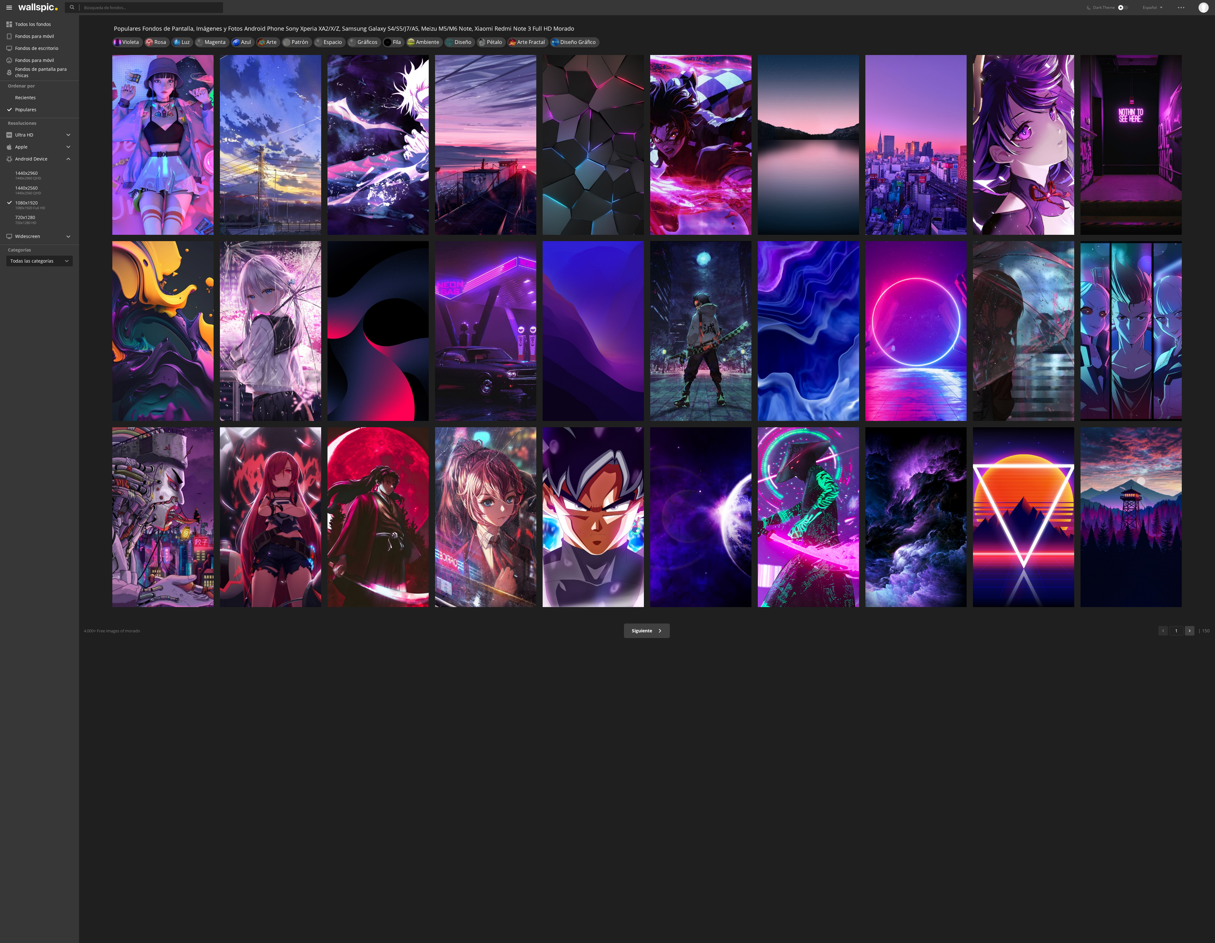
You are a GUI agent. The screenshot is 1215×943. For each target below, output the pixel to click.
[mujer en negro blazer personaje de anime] (485, 517)
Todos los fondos (33, 24)
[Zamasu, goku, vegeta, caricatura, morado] (593, 517)
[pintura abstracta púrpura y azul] (916, 517)
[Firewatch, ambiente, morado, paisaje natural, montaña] (1131, 517)
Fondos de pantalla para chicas (41, 72)
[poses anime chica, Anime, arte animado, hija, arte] (270, 517)
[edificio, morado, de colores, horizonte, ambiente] (916, 145)
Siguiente (642, 631)
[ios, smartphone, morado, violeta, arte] (163, 331)
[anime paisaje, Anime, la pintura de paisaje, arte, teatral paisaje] (270, 145)
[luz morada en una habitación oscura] (916, 331)
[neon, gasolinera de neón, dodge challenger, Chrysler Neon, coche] (485, 331)
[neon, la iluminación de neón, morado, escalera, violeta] (1131, 145)
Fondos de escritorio (36, 48)
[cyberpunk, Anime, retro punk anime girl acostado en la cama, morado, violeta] (163, 145)
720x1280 (25, 217)
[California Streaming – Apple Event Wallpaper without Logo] (808, 145)
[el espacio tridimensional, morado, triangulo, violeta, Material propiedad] (593, 145)
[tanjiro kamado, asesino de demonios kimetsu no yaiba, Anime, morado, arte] (700, 145)
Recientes (25, 97)
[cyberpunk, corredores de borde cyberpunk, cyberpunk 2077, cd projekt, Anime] (1131, 331)
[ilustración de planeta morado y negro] (700, 517)
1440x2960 (26, 173)
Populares (25, 109)
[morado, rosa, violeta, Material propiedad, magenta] (378, 331)
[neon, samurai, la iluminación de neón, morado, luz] (808, 517)
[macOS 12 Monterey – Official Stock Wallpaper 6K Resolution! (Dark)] (593, 331)
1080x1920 (26, 202)
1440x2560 (26, 188)
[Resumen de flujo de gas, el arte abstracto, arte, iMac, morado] (808, 331)
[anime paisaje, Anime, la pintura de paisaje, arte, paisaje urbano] (485, 145)
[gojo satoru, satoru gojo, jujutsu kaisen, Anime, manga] (378, 145)
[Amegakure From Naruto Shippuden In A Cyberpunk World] (163, 517)
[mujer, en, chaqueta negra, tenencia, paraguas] (1023, 331)
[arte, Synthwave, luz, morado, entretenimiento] (1023, 517)
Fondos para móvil (34, 36)
